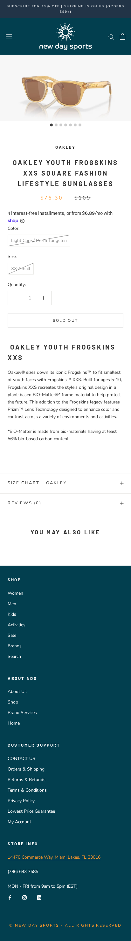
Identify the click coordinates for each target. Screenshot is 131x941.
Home (14, 723)
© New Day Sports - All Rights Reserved (65, 925)
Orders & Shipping (26, 769)
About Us (17, 692)
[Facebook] (10, 897)
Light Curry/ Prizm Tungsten (39, 240)
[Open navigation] (9, 36)
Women (15, 593)
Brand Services (22, 713)
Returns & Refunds (26, 780)
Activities (16, 625)
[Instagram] (24, 897)
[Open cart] (122, 36)
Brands (15, 646)
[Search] (111, 36)
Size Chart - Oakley (37, 483)
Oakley (65, 147)
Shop (13, 702)
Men (12, 604)
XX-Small (20, 269)
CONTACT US (21, 759)
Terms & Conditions (27, 790)
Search (14, 656)
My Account (19, 822)
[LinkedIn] (39, 897)
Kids (12, 614)
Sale (12, 635)
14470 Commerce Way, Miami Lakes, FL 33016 (54, 857)
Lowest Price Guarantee (31, 811)
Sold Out (65, 320)
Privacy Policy (21, 801)
